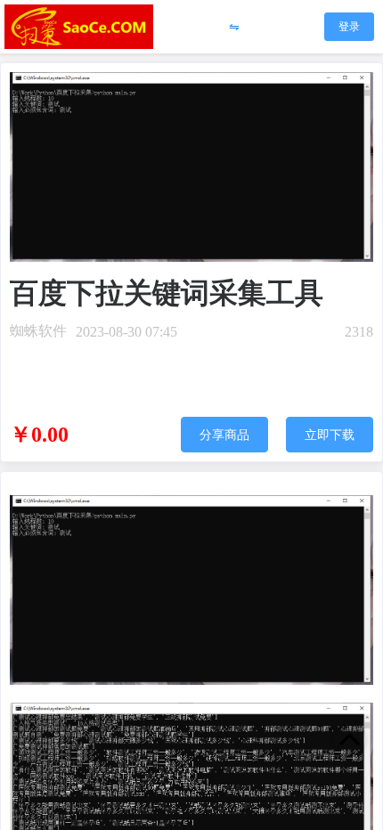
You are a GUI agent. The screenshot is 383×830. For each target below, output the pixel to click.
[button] (234, 27)
